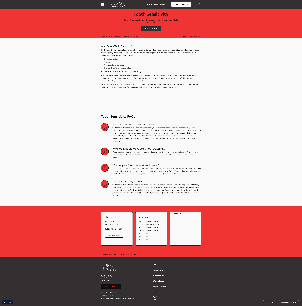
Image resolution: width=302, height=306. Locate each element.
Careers (124, 298)
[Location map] (185, 228)
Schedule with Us (181, 4)
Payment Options (159, 286)
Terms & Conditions (115, 298)
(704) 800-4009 (133, 36)
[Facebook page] (155, 298)
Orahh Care (130, 298)
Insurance (157, 292)
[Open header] (102, 4)
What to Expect (158, 281)
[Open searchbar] (199, 4)
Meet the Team (158, 276)
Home (155, 265)
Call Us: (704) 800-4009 (156, 4)
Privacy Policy (105, 298)
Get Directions (114, 235)
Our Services (158, 270)
